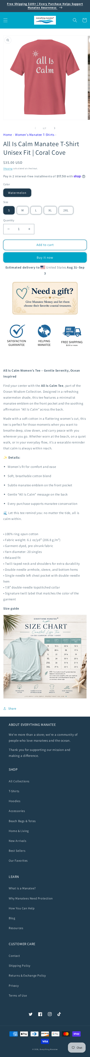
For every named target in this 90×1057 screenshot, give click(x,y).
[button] (5, 20)
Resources (16, 928)
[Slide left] (35, 128)
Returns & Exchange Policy (27, 975)
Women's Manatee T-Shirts (34, 134)
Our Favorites (18, 861)
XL (50, 210)
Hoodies (14, 801)
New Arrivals (17, 841)
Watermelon (17, 193)
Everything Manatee (49, 1049)
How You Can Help (22, 908)
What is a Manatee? (22, 888)
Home (7, 134)
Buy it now (45, 257)
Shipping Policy (19, 966)
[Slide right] (54, 128)
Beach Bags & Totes (22, 821)
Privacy (14, 986)
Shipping (7, 168)
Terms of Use (18, 995)
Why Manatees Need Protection (31, 898)
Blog (12, 918)
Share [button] (12, 708)
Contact (14, 956)
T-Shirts (14, 791)
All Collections (19, 781)
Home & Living (19, 831)
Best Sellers (17, 851)
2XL (66, 210)
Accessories (17, 811)
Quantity (8, 220)
